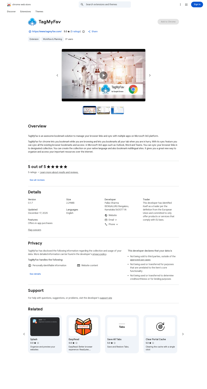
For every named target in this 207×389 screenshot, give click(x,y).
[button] (186, 4)
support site (106, 298)
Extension (34, 39)
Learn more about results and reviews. (59, 172)
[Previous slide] (57, 75)
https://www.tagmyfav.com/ (47, 31)
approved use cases (140, 259)
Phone (112, 224)
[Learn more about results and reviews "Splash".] (37, 343)
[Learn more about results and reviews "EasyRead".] (76, 343)
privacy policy (99, 254)
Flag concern (34, 230)
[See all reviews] (37, 180)
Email (111, 219)
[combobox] (108, 4)
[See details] (35, 274)
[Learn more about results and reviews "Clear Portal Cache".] (153, 343)
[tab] (11, 11)
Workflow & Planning (52, 39)
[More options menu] (180, 4)
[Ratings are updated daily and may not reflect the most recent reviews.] (83, 31)
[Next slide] (150, 75)
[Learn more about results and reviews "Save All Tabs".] (114, 343)
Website (113, 215)
